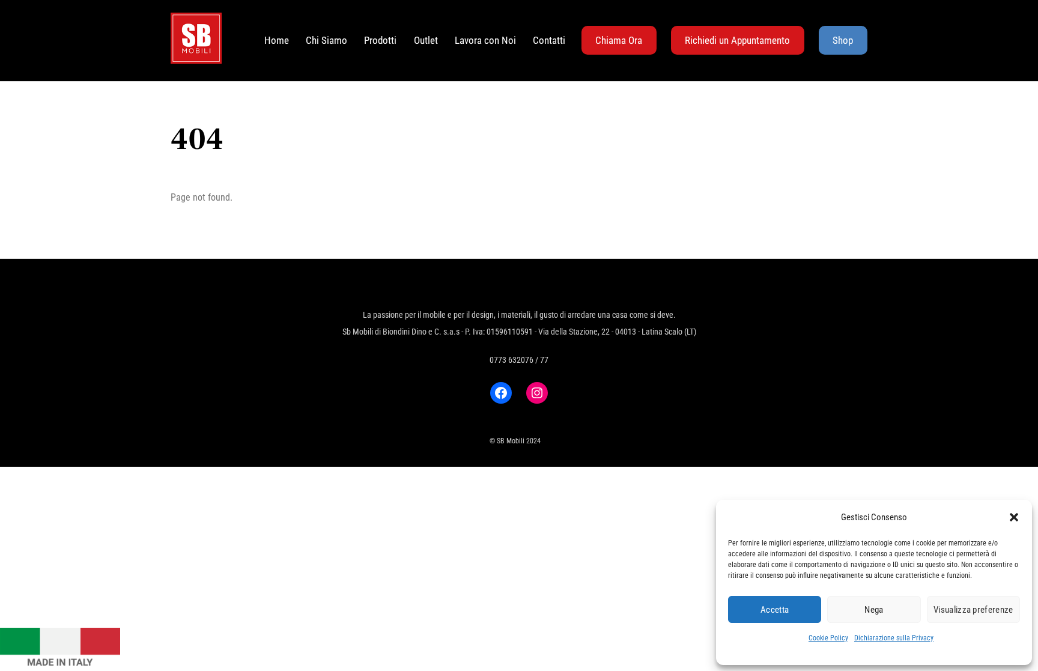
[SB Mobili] (196, 57)
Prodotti (380, 40)
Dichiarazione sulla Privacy (893, 638)
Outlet (426, 40)
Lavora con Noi (485, 40)
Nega (873, 609)
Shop (843, 40)
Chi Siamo (326, 40)
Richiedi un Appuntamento (737, 40)
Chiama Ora (618, 40)
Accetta (774, 609)
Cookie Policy (828, 638)
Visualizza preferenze (973, 609)
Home (276, 40)
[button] (1014, 517)
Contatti (549, 40)
